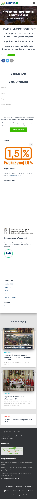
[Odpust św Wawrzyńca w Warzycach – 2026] (18, 380)
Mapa (6, 290)
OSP (15, 491)
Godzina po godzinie (10, 306)
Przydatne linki (9, 294)
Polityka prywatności (7, 438)
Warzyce (10, 486)
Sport (31, 491)
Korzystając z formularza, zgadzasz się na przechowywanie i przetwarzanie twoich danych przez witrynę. (19, 124)
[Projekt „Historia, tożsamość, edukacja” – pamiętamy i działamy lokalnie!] (18, 338)
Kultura (23, 491)
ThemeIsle (25, 495)
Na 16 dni (18, 306)
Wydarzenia (7, 352)
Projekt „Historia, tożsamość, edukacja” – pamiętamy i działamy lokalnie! (17, 357)
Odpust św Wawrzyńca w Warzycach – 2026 (14, 398)
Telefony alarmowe (10, 297)
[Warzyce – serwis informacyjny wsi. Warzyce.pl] (10, 3)
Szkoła (8, 491)
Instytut (19, 486)
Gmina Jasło (8, 287)
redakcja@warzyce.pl (15, 175)
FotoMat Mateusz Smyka (23, 435)
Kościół (29, 486)
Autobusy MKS (9, 284)
